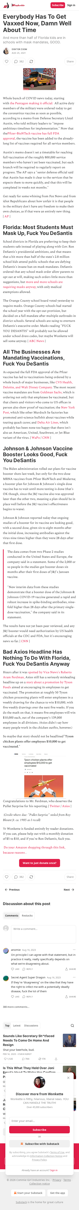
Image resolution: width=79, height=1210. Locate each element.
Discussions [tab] (31, 1025)
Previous (14, 889)
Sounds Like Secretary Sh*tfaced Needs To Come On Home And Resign (28, 1040)
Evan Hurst (25, 1054)
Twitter (55, 806)
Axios (66, 806)
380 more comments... (16, 1007)
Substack (21, 1202)
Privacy (57, 1180)
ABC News (36, 341)
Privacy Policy (39, 1159)
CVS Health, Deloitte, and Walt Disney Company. (38, 385)
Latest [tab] (17, 1025)
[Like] (6, 61)
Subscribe (58, 5)
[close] (68, 1078)
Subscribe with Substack (42, 1144)
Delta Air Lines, (48, 422)
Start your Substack (29, 1193)
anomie (16, 950)
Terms (67, 1180)
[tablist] (19, 915)
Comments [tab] (11, 915)
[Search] (72, 1025)
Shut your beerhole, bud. (18, 1050)
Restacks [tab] (27, 915)
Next (67, 889)
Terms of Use (57, 1152)
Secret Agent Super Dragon (28, 977)
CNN (45, 437)
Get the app (57, 1193)
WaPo (36, 437)
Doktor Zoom (19, 49)
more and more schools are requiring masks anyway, (33, 284)
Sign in (71, 5)
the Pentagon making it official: (32, 103)
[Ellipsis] (74, 950)
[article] (39, 1047)
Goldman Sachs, (51, 392)
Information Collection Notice (46, 1156)
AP (6, 216)
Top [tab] (7, 1025)
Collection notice (39, 1183)
